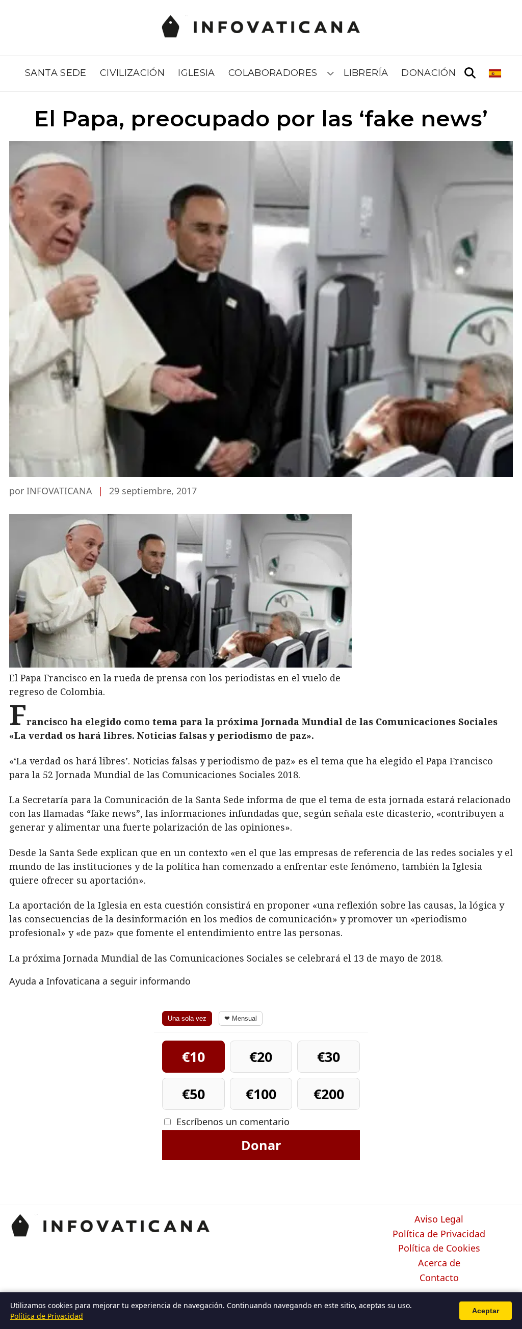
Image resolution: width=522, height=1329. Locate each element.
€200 (329, 1093)
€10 (193, 1056)
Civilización (132, 72)
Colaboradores (273, 72)
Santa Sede (56, 72)
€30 (328, 1056)
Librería (366, 72)
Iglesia (196, 72)
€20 (260, 1056)
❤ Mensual (240, 1018)
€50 (193, 1093)
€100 (261, 1093)
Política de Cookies (439, 1248)
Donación (428, 72)
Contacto (439, 1278)
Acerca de (439, 1263)
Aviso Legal (438, 1219)
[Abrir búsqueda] (470, 73)
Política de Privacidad (439, 1234)
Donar (261, 1145)
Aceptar (485, 1311)
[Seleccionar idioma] (496, 73)
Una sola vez (187, 1018)
